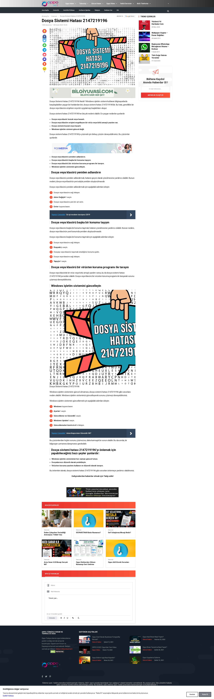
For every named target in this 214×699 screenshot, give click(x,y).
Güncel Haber (96, 3)
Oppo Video (110, 3)
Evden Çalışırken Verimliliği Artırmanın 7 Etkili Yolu (55, 534)
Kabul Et (205, 694)
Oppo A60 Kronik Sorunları (118, 562)
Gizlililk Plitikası (69, 10)
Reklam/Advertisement (64, 649)
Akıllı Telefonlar (143, 3)
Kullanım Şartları (84, 10)
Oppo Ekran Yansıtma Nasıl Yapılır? (155, 647)
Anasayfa (45, 16)
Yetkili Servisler (126, 3)
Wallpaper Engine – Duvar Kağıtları (160, 34)
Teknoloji (82, 3)
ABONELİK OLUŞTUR (155, 95)
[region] (107, 692)
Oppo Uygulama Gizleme (151, 657)
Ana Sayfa (45, 10)
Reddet (192, 694)
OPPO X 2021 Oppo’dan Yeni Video (104, 647)
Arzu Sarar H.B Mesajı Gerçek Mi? (56, 563)
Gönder (52, 618)
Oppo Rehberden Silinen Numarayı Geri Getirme (85, 563)
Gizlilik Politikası (8, 696)
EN (118, 10)
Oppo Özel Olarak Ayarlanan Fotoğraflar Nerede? (106, 638)
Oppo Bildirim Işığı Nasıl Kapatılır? (103, 658)
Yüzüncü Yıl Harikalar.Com (158, 22)
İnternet (54, 16)
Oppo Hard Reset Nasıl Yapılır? (153, 637)
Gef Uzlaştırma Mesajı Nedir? (119, 533)
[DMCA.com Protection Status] (57, 651)
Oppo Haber (69, 3)
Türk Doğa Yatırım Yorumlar (159, 56)
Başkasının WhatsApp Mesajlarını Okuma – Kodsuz (160, 46)
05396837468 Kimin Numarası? (88, 533)
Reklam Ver (108, 10)
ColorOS (56, 10)
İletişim (97, 10)
